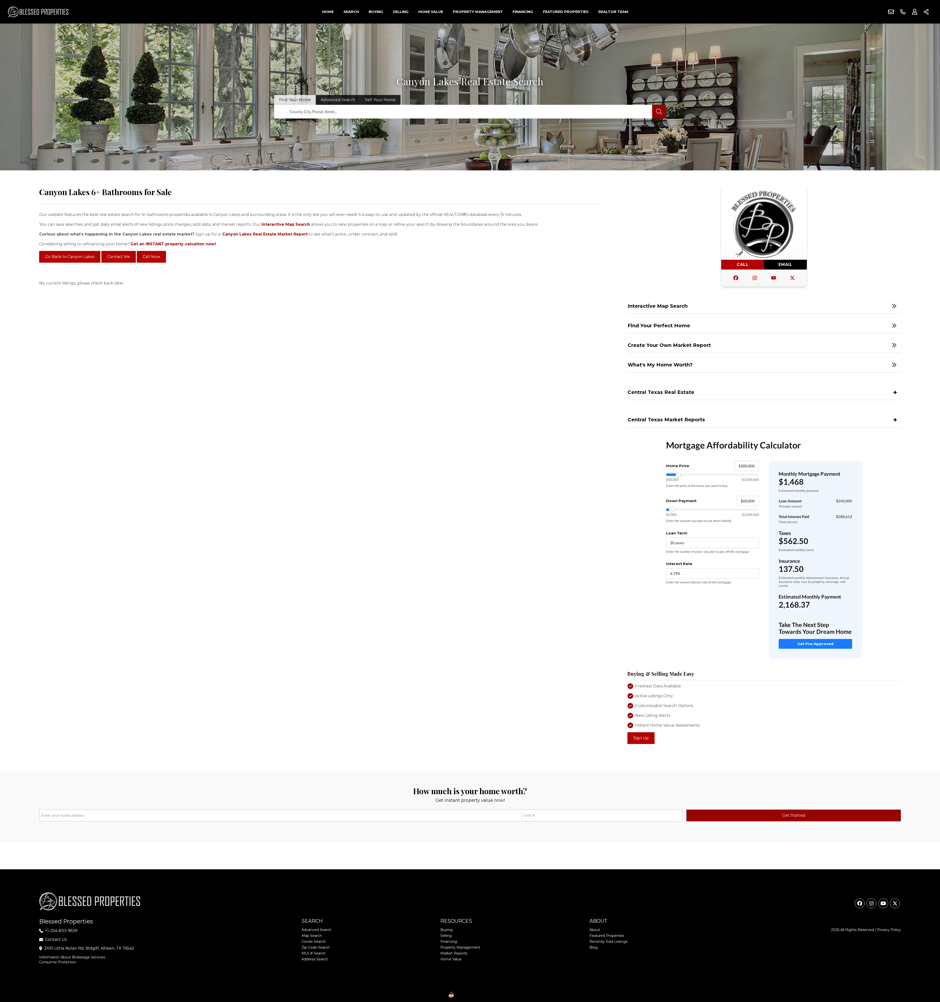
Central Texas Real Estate (661, 392)
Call (743, 264)
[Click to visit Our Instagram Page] (754, 278)
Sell (380, 99)
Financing (523, 12)
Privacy (523, 994)
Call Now (151, 257)
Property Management (478, 12)
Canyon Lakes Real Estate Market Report (265, 234)
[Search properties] (659, 111)
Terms (509, 994)
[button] (764, 306)
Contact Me (118, 257)
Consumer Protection (57, 962)
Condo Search (314, 941)
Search (351, 12)
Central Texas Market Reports (666, 420)
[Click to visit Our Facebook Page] (735, 278)
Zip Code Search (316, 947)
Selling (401, 12)
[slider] (712, 474)
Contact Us (56, 939)
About (594, 930)
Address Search (315, 959)
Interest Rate (679, 563)
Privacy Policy (889, 930)
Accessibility (492, 994)
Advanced (338, 99)
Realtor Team (613, 12)
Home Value (430, 12)
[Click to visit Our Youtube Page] (773, 278)
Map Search (312, 935)
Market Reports (453, 953)
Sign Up (641, 738)
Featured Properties (565, 12)
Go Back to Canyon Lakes (69, 257)
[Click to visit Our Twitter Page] (792, 278)
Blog (593, 947)
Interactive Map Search (285, 224)
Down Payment (681, 500)
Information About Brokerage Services (72, 957)
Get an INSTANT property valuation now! (173, 244)
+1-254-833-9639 (61, 930)
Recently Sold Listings (608, 941)
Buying (376, 12)
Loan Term (676, 533)
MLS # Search (314, 953)
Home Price (677, 465)
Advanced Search (316, 930)
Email (785, 264)
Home (328, 12)
